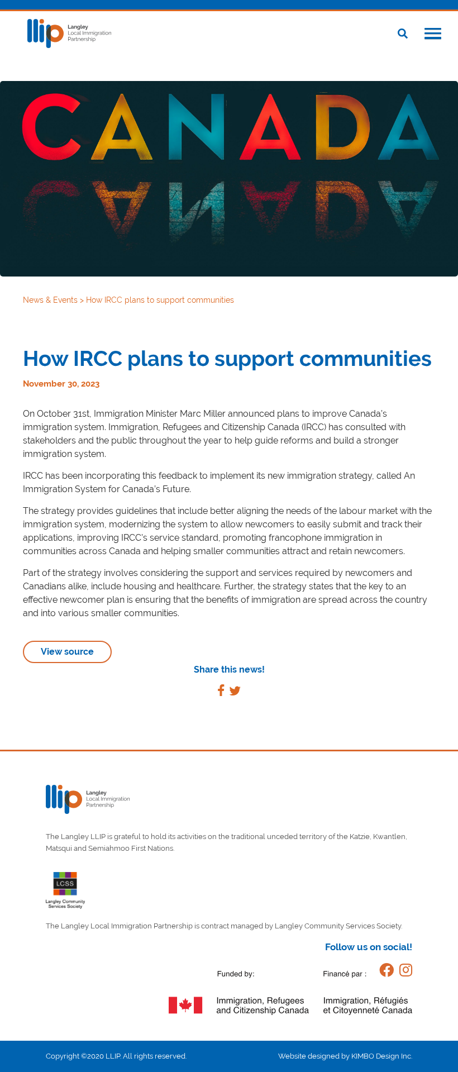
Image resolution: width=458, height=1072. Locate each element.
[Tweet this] (235, 692)
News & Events (51, 300)
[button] (433, 34)
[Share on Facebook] (221, 692)
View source (67, 651)
